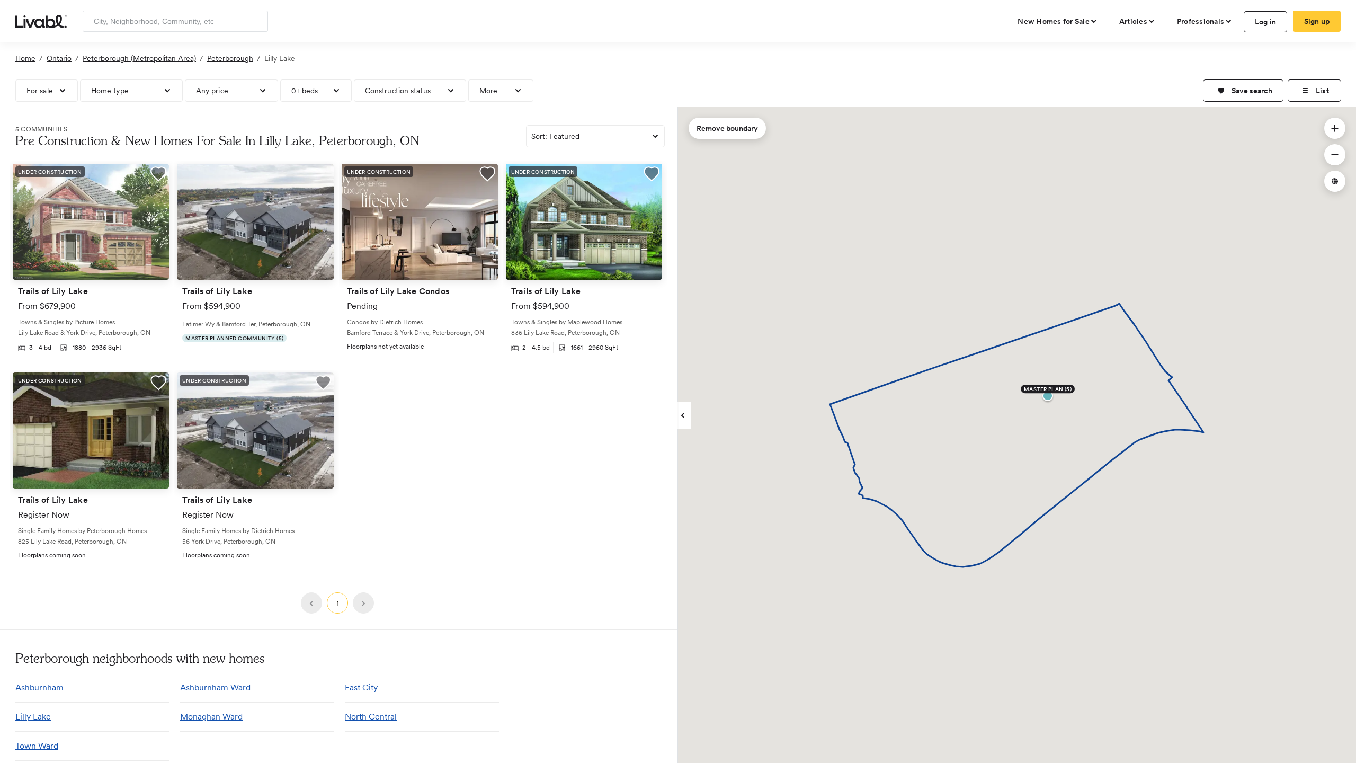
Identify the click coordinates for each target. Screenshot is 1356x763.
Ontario (59, 58)
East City (361, 687)
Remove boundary (727, 128)
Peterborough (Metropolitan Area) (139, 58)
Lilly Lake (33, 717)
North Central (371, 717)
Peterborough (230, 58)
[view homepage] (41, 20)
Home (25, 58)
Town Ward (36, 746)
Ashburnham (39, 687)
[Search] (256, 21)
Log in (1266, 21)
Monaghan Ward (211, 717)
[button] (1243, 90)
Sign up (1317, 21)
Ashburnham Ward (215, 687)
